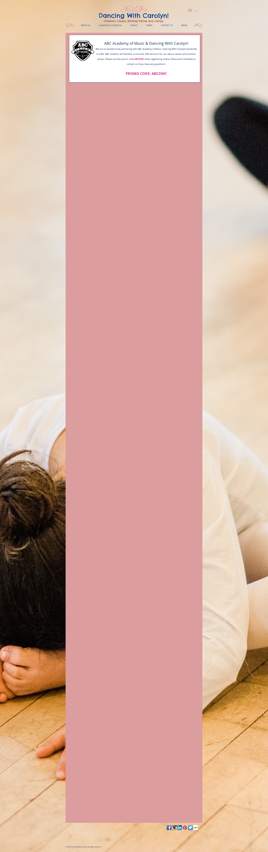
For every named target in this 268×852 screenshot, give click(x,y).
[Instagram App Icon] (174, 827)
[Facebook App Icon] (169, 827)
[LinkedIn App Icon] (179, 827)
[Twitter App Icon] (190, 827)
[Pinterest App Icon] (185, 827)
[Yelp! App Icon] (195, 827)
